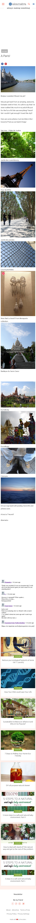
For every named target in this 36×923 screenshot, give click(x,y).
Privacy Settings (23, 914)
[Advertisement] (18, 28)
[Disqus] (18, 550)
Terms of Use (25, 910)
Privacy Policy (12, 914)
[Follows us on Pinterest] (16, 903)
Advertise (15, 910)
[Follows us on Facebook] (12, 903)
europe (4, 51)
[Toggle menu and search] (3, 4)
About (8, 910)
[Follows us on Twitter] (23, 903)
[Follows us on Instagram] (19, 903)
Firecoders (23, 919)
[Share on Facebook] (2, 63)
